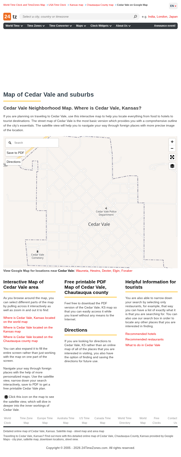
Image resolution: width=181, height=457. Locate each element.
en (172, 5)
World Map (143, 420)
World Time (13, 25)
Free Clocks (157, 420)
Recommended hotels (140, 334)
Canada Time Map (102, 420)
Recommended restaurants (144, 339)
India (151, 16)
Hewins (95, 270)
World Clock (7, 420)
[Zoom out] (172, 148)
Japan (173, 16)
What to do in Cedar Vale (142, 345)
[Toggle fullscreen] (172, 157)
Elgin (116, 270)
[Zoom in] (172, 141)
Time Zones (34, 25)
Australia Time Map (65, 420)
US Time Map (84, 420)
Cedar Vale (66, 270)
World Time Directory (125, 420)
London (162, 16)
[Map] (90, 202)
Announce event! (164, 25)
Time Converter (59, 25)
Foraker (126, 270)
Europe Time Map (45, 420)
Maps (79, 25)
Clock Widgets (99, 25)
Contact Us (172, 420)
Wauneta (82, 270)
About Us (122, 25)
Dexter (106, 270)
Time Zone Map (26, 420)
